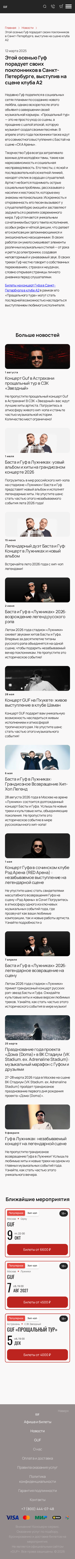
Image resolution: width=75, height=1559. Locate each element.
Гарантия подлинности (37, 1490)
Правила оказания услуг (37, 1467)
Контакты (37, 1499)
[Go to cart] (61, 6)
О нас (37, 1449)
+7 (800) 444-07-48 (37, 1508)
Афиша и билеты (37, 1421)
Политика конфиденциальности (37, 1479)
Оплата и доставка (37, 1458)
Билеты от (37, 1249)
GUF (5, 6)
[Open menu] (68, 7)
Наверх (63, 1411)
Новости (37, 1430)
